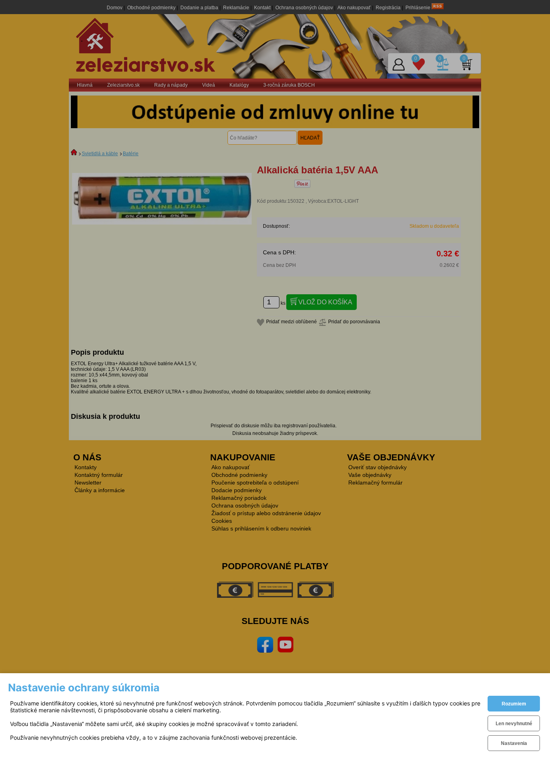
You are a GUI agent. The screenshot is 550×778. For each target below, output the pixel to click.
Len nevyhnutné (514, 723)
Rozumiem (514, 704)
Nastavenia (514, 743)
